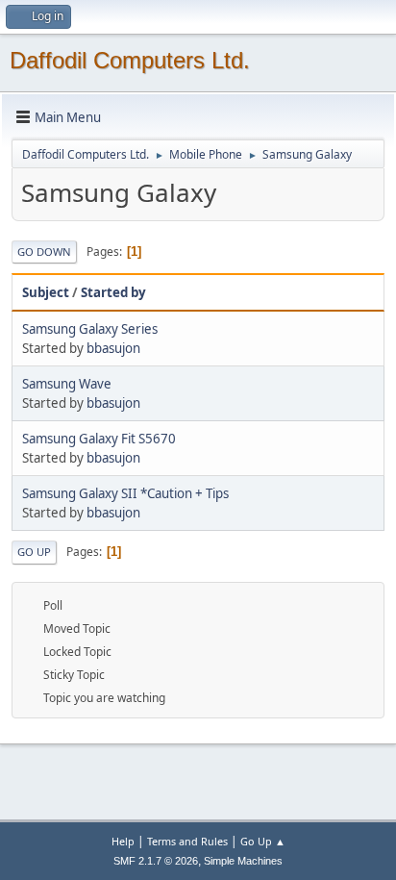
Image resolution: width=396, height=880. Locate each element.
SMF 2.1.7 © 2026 (155, 861)
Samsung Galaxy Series (90, 329)
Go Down (44, 251)
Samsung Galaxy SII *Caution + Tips (125, 493)
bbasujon (113, 348)
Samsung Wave (66, 383)
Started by (113, 292)
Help (123, 841)
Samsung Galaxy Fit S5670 (99, 438)
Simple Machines (243, 861)
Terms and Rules (187, 841)
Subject (45, 292)
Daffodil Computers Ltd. (130, 60)
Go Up (34, 551)
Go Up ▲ (262, 841)
